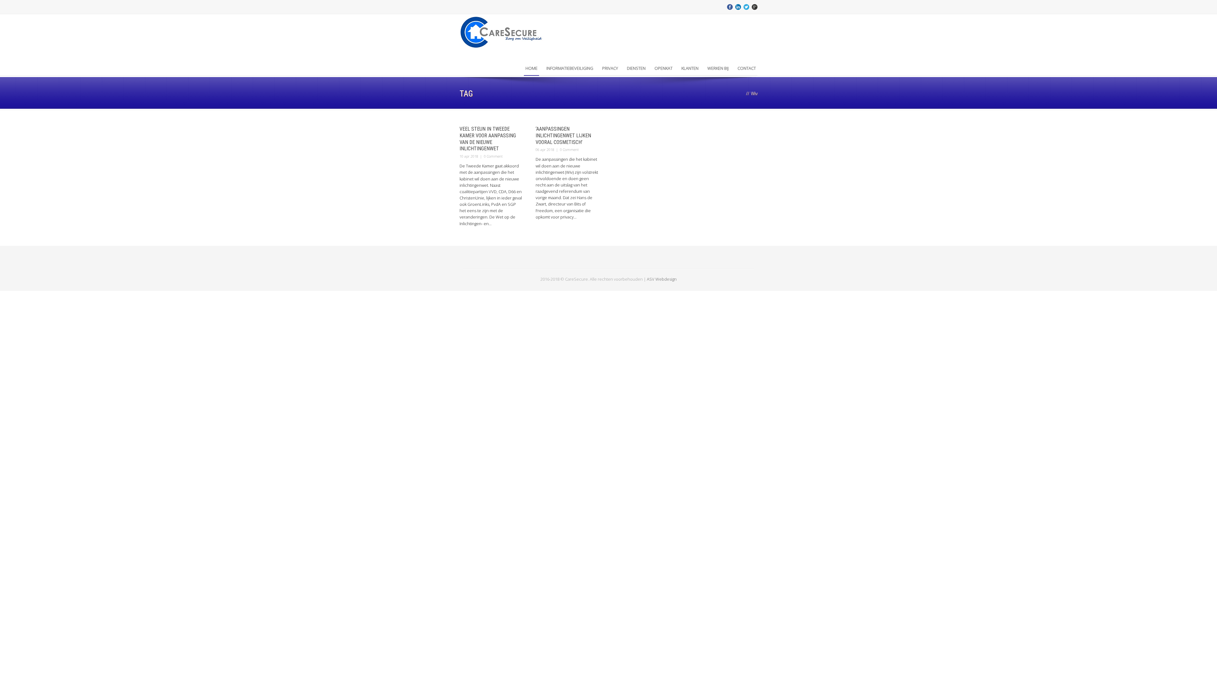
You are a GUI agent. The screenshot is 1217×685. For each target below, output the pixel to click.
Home (531, 68)
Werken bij (718, 68)
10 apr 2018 (469, 156)
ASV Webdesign (662, 279)
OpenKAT (663, 68)
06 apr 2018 (545, 149)
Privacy (610, 68)
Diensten (636, 68)
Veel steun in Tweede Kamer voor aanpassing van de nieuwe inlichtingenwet (488, 139)
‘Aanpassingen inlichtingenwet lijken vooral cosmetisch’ (563, 135)
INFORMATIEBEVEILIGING (569, 68)
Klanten (690, 68)
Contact (746, 68)
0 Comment (493, 156)
